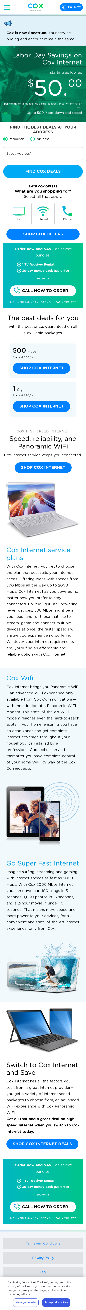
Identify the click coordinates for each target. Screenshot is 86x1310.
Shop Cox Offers (43, 234)
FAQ (43, 1272)
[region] (43, 1293)
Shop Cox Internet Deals (42, 1144)
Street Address (18, 153)
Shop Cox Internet (43, 468)
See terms (43, 278)
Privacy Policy (43, 1258)
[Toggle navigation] (7, 7)
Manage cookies (25, 1302)
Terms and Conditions (43, 1243)
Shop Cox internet (41, 368)
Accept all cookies (56, 1302)
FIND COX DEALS (43, 172)
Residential (17, 139)
